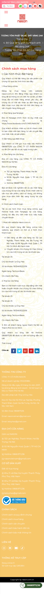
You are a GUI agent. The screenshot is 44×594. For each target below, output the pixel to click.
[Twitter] (19, 350)
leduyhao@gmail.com (15, 493)
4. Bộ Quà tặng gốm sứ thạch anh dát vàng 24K (22, 45)
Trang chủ (22, 39)
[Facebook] (13, 350)
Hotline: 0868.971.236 (14, 454)
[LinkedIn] (37, 350)
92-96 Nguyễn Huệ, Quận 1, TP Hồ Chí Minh (21, 448)
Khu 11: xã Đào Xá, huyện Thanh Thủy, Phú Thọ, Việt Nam (21, 475)
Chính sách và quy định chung (17, 515)
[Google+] (25, 350)
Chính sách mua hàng (12, 519)
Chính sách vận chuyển (13, 524)
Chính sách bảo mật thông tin (16, 532)
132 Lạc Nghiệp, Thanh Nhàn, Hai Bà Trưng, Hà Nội (20, 440)
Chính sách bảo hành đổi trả (15, 528)
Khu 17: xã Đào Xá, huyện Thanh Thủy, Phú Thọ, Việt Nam (21, 482)
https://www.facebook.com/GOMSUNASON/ (20, 123)
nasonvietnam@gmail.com (17, 459)
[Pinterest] (31, 350)
